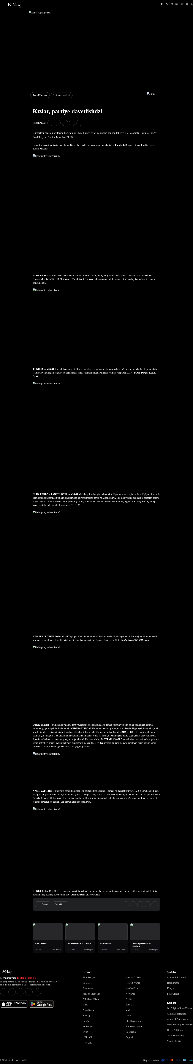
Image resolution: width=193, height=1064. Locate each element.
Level (128, 1015)
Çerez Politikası (175, 1030)
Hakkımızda (173, 983)
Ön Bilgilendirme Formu (179, 1008)
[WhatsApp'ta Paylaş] (65, 123)
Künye (170, 988)
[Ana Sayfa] (6, 972)
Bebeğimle (131, 1032)
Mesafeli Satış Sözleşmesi (180, 1024)
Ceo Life (87, 983)
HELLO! (87, 1037)
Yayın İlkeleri (174, 1041)
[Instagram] (3, 991)
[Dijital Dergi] (177, 4)
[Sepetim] (186, 4)
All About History (92, 999)
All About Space (134, 1026)
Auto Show (88, 1010)
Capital (129, 1037)
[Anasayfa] (167, 4)
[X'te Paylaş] (58, 123)
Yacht (128, 1010)
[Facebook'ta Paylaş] (50, 123)
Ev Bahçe (87, 1026)
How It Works (133, 983)
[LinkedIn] (29, 991)
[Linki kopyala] (79, 123)
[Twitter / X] (20, 991)
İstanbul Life (132, 988)
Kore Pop (130, 993)
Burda (86, 1021)
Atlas (85, 1004)
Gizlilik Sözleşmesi (177, 1013)
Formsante (88, 988)
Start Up (130, 1004)
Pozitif (129, 999)
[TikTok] (37, 991)
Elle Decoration (133, 1021)
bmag (8, 1060)
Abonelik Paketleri (176, 977)
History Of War (133, 977)
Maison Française (91, 993)
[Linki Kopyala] (155, 904)
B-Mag (86, 1015)
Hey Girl (87, 1042)
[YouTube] (12, 991)
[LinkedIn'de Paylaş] (72, 123)
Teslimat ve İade (175, 1035)
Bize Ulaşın (173, 993)
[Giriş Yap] (191, 4)
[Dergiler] (172, 4)
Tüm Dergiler (89, 977)
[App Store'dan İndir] (13, 1004)
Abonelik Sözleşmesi (177, 1019)
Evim (85, 1032)
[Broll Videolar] (181, 4)
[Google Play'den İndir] (41, 1004)
